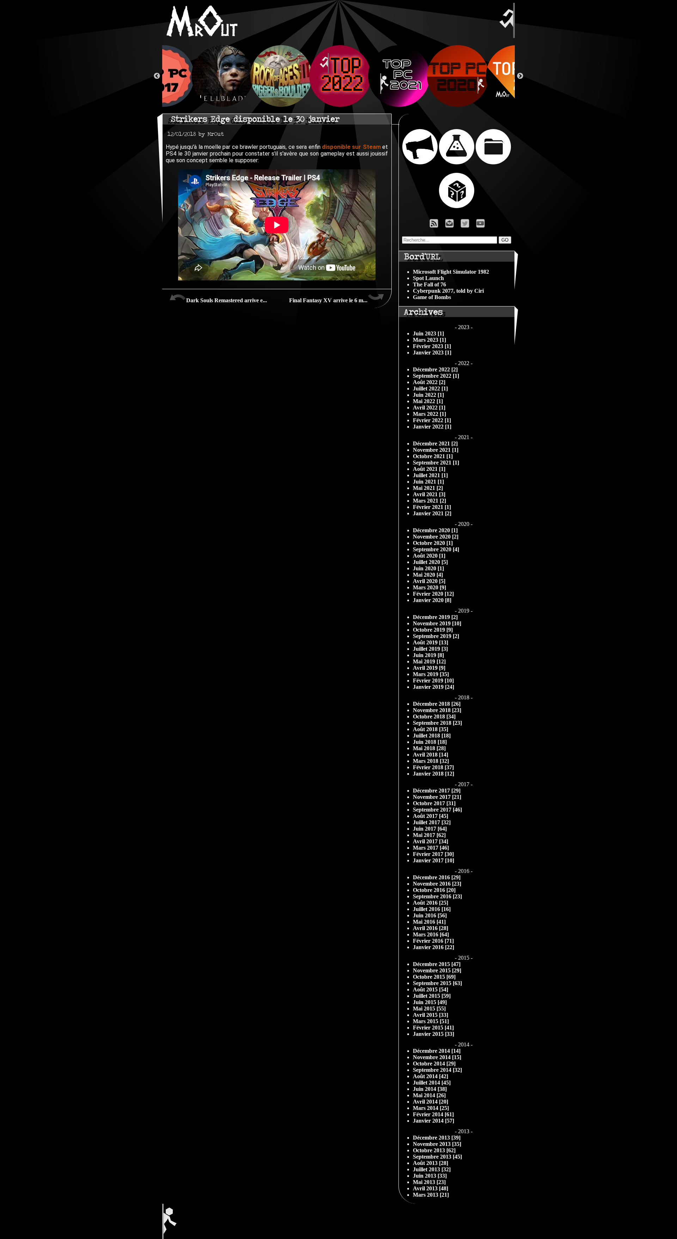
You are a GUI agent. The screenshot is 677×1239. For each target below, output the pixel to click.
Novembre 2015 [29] (437, 970)
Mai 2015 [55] (429, 1009)
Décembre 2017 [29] (437, 791)
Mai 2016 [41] (429, 922)
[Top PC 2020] (456, 76)
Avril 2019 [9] (429, 668)
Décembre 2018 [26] (437, 704)
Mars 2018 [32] (431, 761)
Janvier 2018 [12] (433, 774)
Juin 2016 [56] (430, 915)
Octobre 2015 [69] (434, 977)
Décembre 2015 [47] (437, 964)
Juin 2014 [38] (430, 1089)
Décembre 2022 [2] (435, 369)
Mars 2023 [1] (429, 340)
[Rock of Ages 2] (279, 76)
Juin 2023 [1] (428, 333)
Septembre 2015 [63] (437, 983)
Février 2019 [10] (433, 681)
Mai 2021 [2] (428, 488)
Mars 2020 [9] (429, 587)
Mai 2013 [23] (429, 1182)
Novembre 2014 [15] (437, 1057)
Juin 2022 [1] (428, 395)
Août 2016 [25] (430, 903)
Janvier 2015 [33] (433, 1034)
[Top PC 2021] (397, 76)
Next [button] (520, 76)
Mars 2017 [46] (431, 848)
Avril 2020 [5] (429, 581)
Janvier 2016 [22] (433, 947)
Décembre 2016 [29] (437, 877)
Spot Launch (428, 278)
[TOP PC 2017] (162, 76)
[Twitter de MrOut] (466, 225)
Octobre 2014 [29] (434, 1064)
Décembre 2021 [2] (435, 444)
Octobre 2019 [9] (433, 630)
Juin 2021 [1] (428, 482)
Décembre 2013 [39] (437, 1138)
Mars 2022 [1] (429, 414)
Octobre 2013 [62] (434, 1150)
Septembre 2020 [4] (436, 549)
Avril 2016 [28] (430, 928)
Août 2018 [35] (430, 729)
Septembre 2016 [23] (437, 896)
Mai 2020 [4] (428, 575)
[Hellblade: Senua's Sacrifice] (220, 76)
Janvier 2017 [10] (433, 860)
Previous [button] (156, 76)
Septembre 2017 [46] (437, 810)
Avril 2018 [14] (430, 755)
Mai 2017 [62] (429, 835)
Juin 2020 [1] (428, 568)
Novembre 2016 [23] (437, 884)
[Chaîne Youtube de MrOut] (484, 225)
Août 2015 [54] (430, 989)
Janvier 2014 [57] (433, 1121)
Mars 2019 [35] (431, 674)
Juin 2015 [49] (430, 1002)
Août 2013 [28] (430, 1163)
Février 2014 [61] (433, 1114)
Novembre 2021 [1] (435, 450)
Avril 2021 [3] (429, 494)
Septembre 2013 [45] (437, 1157)
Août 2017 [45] (430, 816)
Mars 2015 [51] (431, 1021)
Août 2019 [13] (430, 642)
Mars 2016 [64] (431, 934)
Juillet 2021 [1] (430, 475)
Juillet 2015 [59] (432, 996)
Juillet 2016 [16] (432, 909)
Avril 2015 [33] (430, 1015)
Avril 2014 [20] (430, 1102)
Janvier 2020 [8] (432, 600)
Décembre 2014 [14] (437, 1051)
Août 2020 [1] (429, 556)
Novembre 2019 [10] (437, 623)
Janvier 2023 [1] (432, 353)
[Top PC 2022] (338, 76)
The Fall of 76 (429, 284)
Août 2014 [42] (430, 1076)
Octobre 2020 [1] (433, 543)
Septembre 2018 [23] (437, 723)
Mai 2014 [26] (429, 1095)
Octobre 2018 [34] (434, 716)
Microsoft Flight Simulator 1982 (451, 272)
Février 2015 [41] (433, 1028)
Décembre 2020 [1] (435, 530)
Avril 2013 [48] (430, 1188)
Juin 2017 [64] (430, 829)
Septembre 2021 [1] (436, 463)
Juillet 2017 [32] (432, 822)
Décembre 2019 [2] (435, 617)
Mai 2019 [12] (429, 661)
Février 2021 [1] (432, 507)
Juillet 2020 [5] (430, 562)
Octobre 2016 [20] (434, 890)
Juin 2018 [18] (430, 742)
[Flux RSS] (434, 225)
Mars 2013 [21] (431, 1195)
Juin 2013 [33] (430, 1176)
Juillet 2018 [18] (432, 736)
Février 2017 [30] (433, 854)
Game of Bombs (432, 297)
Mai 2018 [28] (429, 748)
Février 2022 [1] (432, 420)
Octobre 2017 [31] (434, 803)
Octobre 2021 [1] (433, 456)
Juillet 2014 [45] (432, 1083)
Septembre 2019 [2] (436, 636)
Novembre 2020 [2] (435, 537)
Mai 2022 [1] (428, 401)
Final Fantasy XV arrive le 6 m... (328, 300)
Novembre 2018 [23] (437, 710)
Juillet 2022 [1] (430, 388)
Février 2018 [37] (433, 767)
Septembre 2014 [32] (437, 1070)
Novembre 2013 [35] (437, 1144)
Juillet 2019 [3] (430, 649)
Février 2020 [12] (433, 594)
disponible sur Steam (351, 146)
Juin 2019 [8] (428, 655)
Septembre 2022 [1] (436, 376)
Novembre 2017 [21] (437, 797)
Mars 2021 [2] (429, 501)
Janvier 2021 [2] (432, 513)
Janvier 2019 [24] (433, 687)
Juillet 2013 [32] (432, 1169)
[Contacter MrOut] (451, 225)
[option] (338, 76)
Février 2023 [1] (432, 346)
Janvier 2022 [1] (432, 427)
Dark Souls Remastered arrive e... (226, 300)
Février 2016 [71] (433, 941)
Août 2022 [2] (429, 382)
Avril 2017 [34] (430, 841)
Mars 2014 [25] (431, 1108)
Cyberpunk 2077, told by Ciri (448, 291)
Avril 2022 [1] (429, 408)
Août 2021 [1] (429, 469)
